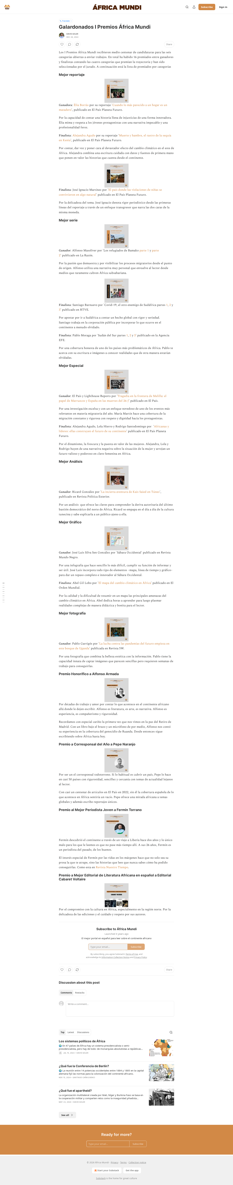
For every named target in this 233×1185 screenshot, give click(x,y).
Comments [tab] (66, 992)
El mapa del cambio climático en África (124, 583)
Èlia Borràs (81, 105)
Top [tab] (62, 1032)
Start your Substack (108, 1170)
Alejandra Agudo (83, 135)
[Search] (187, 7)
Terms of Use (132, 954)
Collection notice (137, 1162)
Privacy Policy (140, 957)
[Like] (62, 44)
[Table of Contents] (3, 592)
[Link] (54, 74)
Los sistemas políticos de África (82, 1041)
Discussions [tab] (83, 1032)
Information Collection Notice (115, 957)
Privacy (114, 1162)
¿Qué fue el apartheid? (75, 1090)
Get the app (132, 1170)
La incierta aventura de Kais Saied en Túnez (130, 492)
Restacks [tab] (79, 992)
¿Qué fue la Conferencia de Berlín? (84, 1066)
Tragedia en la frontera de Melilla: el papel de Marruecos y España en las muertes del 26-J (112, 398)
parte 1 (144, 250)
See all (65, 1115)
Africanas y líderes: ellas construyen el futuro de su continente (114, 429)
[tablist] (72, 993)
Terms (123, 1162)
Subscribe (207, 7)
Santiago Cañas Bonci (84, 1077)
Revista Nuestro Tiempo (112, 867)
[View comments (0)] (69, 44)
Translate (66, 21)
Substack (101, 1178)
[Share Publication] (194, 7)
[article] (116, 1049)
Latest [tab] (71, 1032)
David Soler (72, 34)
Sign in (223, 7)
